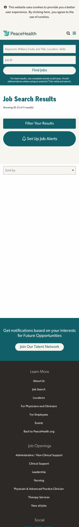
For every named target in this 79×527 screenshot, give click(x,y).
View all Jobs (39, 505)
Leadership (39, 472)
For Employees (39, 414)
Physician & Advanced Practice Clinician (39, 488)
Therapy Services (39, 497)
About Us (39, 381)
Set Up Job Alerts (41, 139)
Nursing (39, 480)
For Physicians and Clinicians (39, 406)
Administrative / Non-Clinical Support (39, 455)
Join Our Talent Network (39, 347)
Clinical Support (39, 463)
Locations (39, 397)
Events (39, 423)
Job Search (39, 389)
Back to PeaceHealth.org (39, 431)
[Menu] (74, 33)
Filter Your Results (39, 123)
